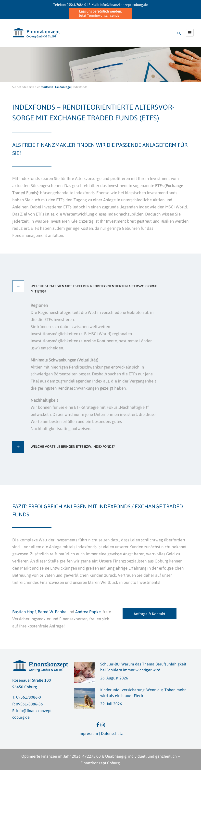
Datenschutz (112, 733)
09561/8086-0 (76, 5)
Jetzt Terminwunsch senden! (101, 13)
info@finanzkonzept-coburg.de (124, 5)
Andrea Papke (88, 611)
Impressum (88, 733)
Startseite (47, 87)
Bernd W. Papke (52, 611)
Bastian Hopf (24, 611)
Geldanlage (63, 87)
